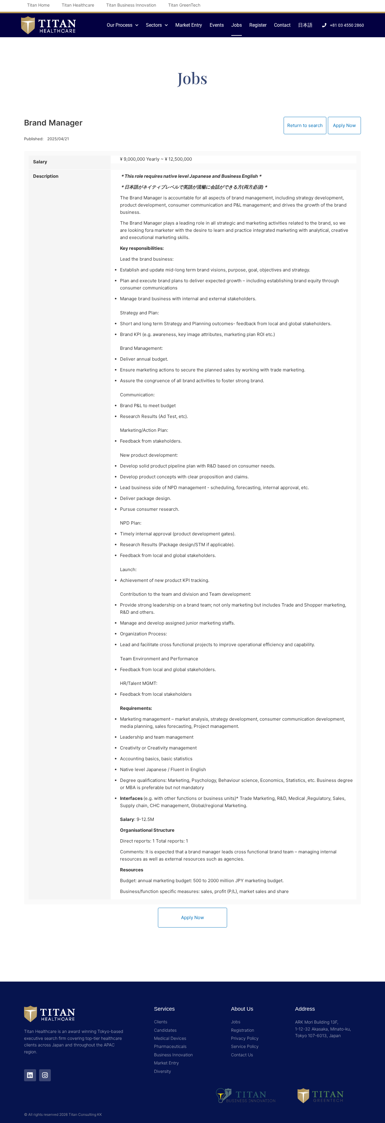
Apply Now (344, 125)
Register (257, 25)
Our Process (119, 25)
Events (217, 25)
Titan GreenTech (184, 5)
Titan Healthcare (78, 5)
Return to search (305, 125)
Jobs (236, 25)
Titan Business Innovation (131, 5)
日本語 (305, 25)
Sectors (154, 25)
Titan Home (38, 5)
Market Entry (188, 25)
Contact (282, 25)
